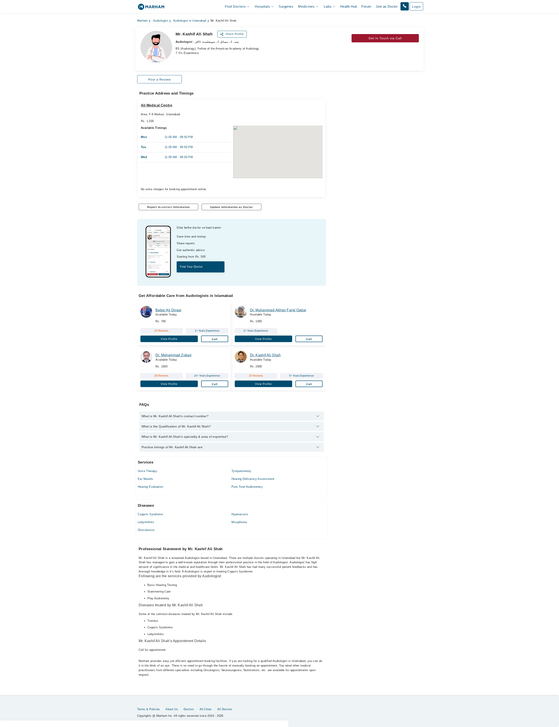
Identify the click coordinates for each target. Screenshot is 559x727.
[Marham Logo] (151, 8)
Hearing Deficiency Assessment (252, 479)
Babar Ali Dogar (168, 310)
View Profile (169, 339)
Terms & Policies (148, 709)
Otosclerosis (146, 530)
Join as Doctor (387, 6)
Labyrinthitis (146, 522)
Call (214, 339)
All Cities (206, 709)
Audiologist (160, 20)
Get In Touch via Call (385, 38)
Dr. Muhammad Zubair (173, 355)
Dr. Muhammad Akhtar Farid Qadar (278, 310)
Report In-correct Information (168, 207)
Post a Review (159, 79)
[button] (404, 6)
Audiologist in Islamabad (189, 20)
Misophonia (239, 522)
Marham (142, 20)
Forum (366, 6)
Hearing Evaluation (150, 486)
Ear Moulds (145, 479)
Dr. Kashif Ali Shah (265, 355)
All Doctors (224, 709)
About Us (172, 709)
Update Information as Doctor (231, 207)
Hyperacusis (239, 514)
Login (416, 6)
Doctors (189, 709)
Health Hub (348, 6)
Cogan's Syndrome (150, 514)
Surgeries (286, 6)
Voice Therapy (147, 471)
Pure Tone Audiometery (247, 486)
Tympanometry (241, 471)
